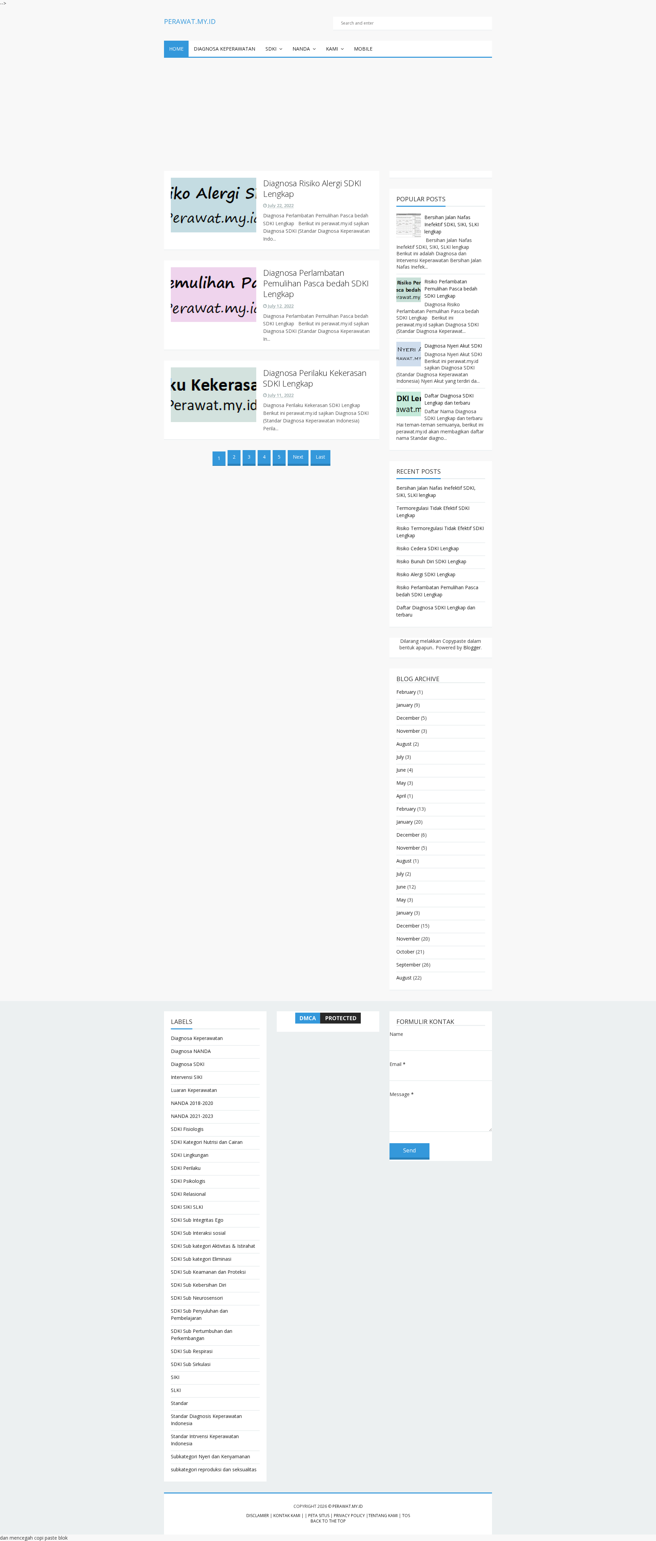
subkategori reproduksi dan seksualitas (214, 1469)
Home (176, 48)
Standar (179, 1403)
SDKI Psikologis (188, 1181)
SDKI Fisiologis (187, 1129)
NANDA (301, 48)
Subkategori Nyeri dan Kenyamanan (210, 1456)
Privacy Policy (349, 1515)
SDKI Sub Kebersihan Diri (198, 1285)
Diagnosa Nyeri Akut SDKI (453, 345)
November (408, 731)
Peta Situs (318, 1515)
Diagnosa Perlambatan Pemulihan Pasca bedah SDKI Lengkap (316, 283)
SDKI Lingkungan (189, 1155)
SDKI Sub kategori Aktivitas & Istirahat (213, 1246)
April (401, 796)
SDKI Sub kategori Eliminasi (201, 1259)
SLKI (176, 1390)
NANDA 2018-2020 (192, 1103)
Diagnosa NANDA (191, 1051)
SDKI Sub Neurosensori (197, 1298)
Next (298, 457)
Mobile (363, 48)
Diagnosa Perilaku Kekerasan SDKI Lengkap (315, 378)
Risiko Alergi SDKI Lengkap (425, 574)
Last (320, 457)
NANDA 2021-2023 (192, 1116)
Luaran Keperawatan (194, 1090)
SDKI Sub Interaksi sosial (198, 1233)
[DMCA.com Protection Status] (328, 1018)
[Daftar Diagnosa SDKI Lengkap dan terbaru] (408, 404)
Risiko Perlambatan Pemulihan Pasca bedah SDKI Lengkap (450, 288)
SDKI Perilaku (186, 1168)
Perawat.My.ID (347, 1506)
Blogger (472, 647)
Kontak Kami (286, 1515)
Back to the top (328, 1521)
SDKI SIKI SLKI (187, 1207)
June (401, 770)
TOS (406, 1515)
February (406, 692)
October (405, 951)
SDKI (270, 48)
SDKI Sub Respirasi (192, 1351)
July (400, 757)
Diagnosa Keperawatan (224, 48)
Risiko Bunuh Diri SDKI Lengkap (431, 561)
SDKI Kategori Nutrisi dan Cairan (207, 1142)
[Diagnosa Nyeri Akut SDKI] (408, 354)
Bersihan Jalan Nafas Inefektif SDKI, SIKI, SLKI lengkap (451, 224)
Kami (332, 48)
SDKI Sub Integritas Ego (197, 1220)
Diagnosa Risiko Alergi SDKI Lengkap (312, 188)
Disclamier (257, 1515)
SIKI (175, 1377)
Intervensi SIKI (186, 1077)
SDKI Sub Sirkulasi (190, 1364)
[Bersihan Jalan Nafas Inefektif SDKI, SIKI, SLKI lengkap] (408, 225)
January (404, 705)
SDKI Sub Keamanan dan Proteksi (208, 1272)
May (401, 783)
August (404, 744)
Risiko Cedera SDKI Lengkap (427, 548)
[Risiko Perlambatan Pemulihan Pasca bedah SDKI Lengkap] (408, 290)
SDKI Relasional (188, 1194)
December (408, 718)
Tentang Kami (383, 1515)
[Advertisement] (328, 109)
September (408, 964)
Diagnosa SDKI (187, 1064)
